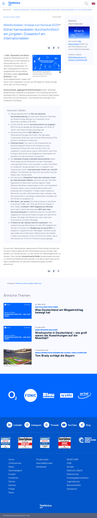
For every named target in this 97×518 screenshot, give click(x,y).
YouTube (72, 425)
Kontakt (70, 466)
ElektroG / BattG (74, 470)
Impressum (72, 488)
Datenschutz (73, 474)
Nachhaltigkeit (15, 470)
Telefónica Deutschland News (40, 10)
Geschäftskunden (44, 463)
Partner (12, 481)
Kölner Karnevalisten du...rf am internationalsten (76, 10)
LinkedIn (17, 425)
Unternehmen (15, 463)
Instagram (36, 425)
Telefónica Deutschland (21, 10)
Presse (12, 488)
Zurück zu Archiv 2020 (12, 17)
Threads (55, 425)
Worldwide (41, 466)
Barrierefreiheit (74, 485)
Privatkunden (42, 459)
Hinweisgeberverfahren (78, 477)
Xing (88, 425)
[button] (49, 47)
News (11, 492)
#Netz (36, 283)
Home (11, 459)
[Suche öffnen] (86, 3)
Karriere (12, 485)
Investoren (13, 477)
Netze (11, 466)
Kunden (12, 474)
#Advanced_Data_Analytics (25, 283)
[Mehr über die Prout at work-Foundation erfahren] (87, 442)
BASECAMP (72, 459)
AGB (69, 463)
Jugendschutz (73, 481)
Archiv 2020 (56, 10)
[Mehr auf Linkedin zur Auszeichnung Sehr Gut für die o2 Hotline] (45, 442)
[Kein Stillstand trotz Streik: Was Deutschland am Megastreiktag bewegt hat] (47, 310)
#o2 (40, 283)
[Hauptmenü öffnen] (3, 3)
